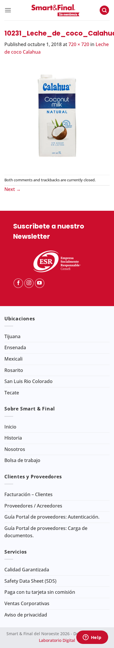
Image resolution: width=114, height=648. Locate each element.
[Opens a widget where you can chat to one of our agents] (92, 638)
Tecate (11, 392)
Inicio (10, 427)
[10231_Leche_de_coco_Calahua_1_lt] (57, 115)
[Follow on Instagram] (29, 283)
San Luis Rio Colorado (28, 381)
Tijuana (12, 336)
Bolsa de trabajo (22, 460)
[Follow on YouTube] (39, 283)
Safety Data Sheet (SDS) (30, 581)
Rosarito (13, 370)
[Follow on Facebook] (18, 283)
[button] (7, 10)
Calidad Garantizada (26, 569)
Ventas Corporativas (26, 603)
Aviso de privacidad (25, 615)
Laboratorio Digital (57, 640)
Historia (13, 438)
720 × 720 (78, 44)
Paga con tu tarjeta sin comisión (39, 592)
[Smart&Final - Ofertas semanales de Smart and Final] (55, 10)
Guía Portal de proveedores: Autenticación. (51, 517)
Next (12, 189)
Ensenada (15, 347)
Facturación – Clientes (28, 494)
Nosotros (14, 449)
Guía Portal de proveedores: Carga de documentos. (45, 532)
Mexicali (13, 359)
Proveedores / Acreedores (33, 506)
